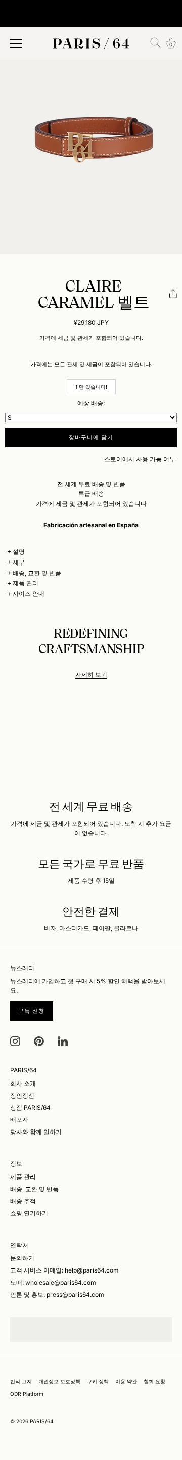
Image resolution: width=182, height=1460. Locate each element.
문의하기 (22, 1258)
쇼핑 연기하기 (29, 1213)
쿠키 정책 (98, 1381)
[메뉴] (16, 43)
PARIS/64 (42, 1421)
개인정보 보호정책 (59, 1381)
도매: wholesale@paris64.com (53, 1282)
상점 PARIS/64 (30, 1107)
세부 (19, 562)
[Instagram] (15, 1040)
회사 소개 (23, 1083)
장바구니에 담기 (91, 437)
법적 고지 (21, 1381)
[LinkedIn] (63, 1040)
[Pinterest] (39, 1040)
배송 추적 (23, 1201)
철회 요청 (154, 1381)
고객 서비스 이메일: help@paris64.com (64, 1270)
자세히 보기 (91, 674)
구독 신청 (31, 1010)
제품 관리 (25, 583)
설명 (19, 551)
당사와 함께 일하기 (36, 1132)
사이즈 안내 (28, 593)
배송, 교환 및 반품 (37, 573)
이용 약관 (126, 1381)
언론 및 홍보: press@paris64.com (57, 1294)
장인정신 (22, 1095)
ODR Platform (26, 1394)
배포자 (19, 1119)
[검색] (155, 43)
